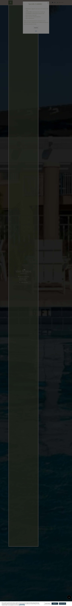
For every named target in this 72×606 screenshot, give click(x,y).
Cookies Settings (47, 603)
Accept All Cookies (62, 603)
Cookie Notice (22, 604)
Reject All (54, 603)
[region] (36, 603)
